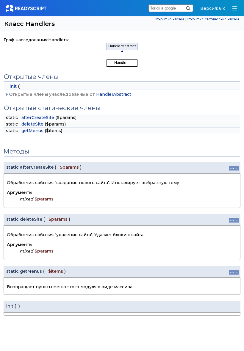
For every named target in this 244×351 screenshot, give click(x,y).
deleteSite (32, 124)
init (13, 86)
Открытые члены (169, 19)
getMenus (32, 130)
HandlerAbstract (113, 94)
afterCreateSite (37, 117)
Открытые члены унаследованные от (69, 94)
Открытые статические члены (213, 19)
